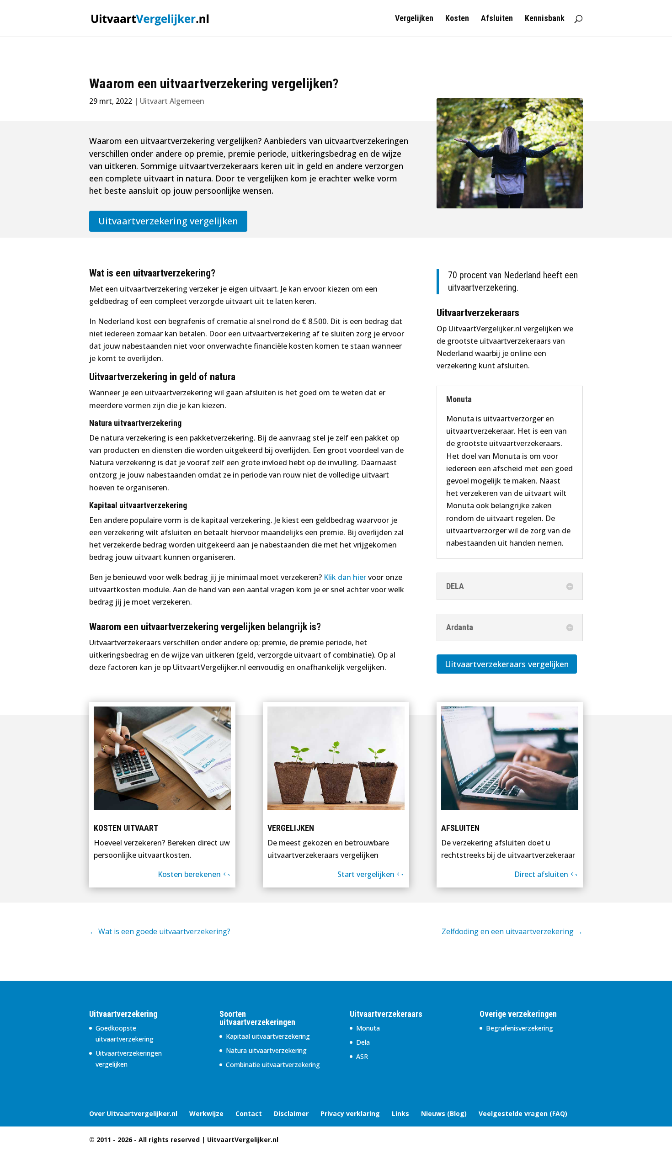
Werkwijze (206, 1113)
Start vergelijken (366, 874)
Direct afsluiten (541, 874)
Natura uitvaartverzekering (266, 1050)
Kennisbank (545, 19)
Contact (248, 1113)
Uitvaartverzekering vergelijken (168, 221)
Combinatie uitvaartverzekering (273, 1064)
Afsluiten (497, 19)
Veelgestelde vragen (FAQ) (523, 1113)
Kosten (457, 19)
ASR (362, 1056)
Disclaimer (291, 1113)
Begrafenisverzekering (519, 1028)
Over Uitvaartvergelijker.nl (133, 1113)
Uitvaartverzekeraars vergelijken (507, 664)
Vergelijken (414, 19)
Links (400, 1113)
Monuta (368, 1028)
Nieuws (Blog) (444, 1113)
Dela (363, 1042)
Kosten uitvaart (126, 828)
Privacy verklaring (350, 1113)
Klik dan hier (345, 577)
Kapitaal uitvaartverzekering (268, 1036)
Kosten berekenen (189, 874)
